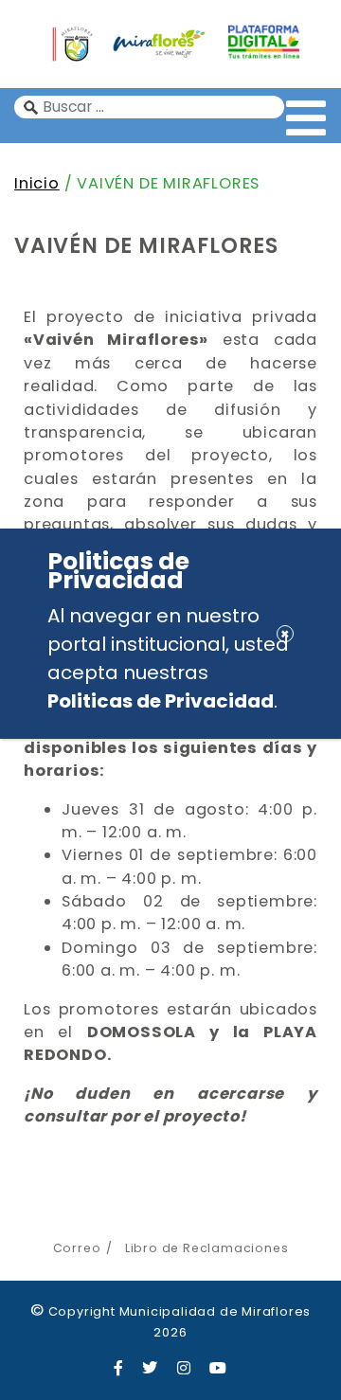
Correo (77, 1248)
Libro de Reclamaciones (206, 1248)
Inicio (37, 183)
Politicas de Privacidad (160, 701)
